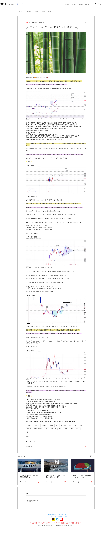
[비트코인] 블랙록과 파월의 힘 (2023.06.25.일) (29, 476)
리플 (57, 425)
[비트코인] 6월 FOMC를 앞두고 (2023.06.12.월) (55, 476)
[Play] (6, 4)
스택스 (65, 429)
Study (50, 11)
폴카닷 (71, 429)
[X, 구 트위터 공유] (30, 441)
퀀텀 (70, 425)
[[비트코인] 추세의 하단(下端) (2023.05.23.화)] (82, 465)
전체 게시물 (20, 11)
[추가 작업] (85, 22)
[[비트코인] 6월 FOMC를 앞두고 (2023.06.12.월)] (56, 465)
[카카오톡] (53, 519)
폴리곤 (46, 429)
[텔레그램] (57, 519)
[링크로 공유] (34, 441)
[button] (92, 11)
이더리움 (36, 425)
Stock (43, 11)
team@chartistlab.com (66, 525)
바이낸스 (43, 425)
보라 (81, 425)
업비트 (78, 429)
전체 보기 (92, 456)
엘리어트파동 (30, 432)
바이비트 (63, 425)
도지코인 (51, 425)
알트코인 (29, 425)
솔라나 (75, 425)
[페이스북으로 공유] (26, 441)
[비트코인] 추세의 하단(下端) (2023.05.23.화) (82, 476)
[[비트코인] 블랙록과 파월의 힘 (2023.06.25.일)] (29, 465)
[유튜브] (61, 519)
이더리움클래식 (38, 429)
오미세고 (29, 429)
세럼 (60, 429)
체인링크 (53, 429)
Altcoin (36, 11)
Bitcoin (29, 11)
